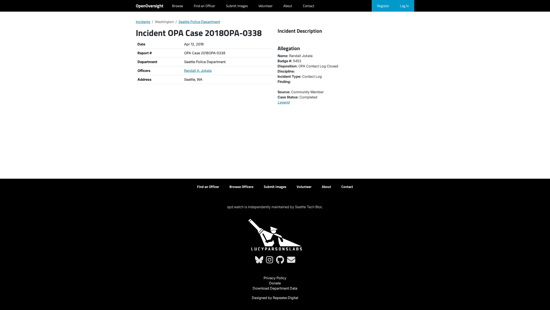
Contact (308, 5)
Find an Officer (204, 5)
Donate (275, 283)
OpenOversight (149, 5)
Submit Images (237, 5)
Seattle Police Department (199, 22)
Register (383, 5)
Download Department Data (275, 288)
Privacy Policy (275, 278)
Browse (177, 5)
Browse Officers (241, 186)
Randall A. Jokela (198, 70)
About (287, 5)
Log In (404, 5)
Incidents (143, 22)
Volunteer (265, 5)
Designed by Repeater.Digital (275, 298)
